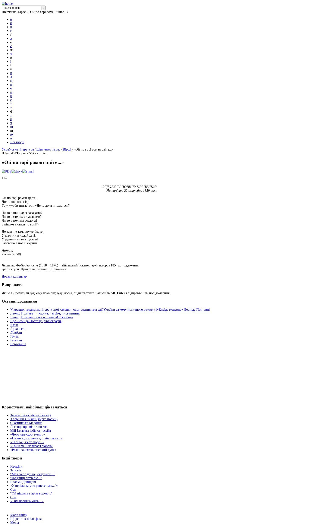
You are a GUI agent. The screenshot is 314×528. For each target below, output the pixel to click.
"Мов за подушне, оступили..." (32, 474)
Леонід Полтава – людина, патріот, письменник (45, 313)
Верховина (18, 344)
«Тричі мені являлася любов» (31, 446)
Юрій (14, 325)
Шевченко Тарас (48, 149)
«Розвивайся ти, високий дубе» (33, 450)
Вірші (67, 149)
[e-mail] (28, 171)
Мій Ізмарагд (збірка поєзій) (30, 430)
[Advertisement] (14, 375)
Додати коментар (14, 276)
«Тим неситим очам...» (27, 501)
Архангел (17, 329)
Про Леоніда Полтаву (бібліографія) (36, 321)
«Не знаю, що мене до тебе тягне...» (36, 438)
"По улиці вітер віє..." (26, 478)
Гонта (14, 336)
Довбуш (16, 332)
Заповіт (15, 470)
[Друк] (17, 171)
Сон (13, 489)
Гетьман (16, 340)
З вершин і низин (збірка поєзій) (33, 419)
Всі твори (17, 142)
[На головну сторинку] (7, 3)
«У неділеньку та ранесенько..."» (34, 485)
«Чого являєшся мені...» (27, 434)
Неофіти (16, 466)
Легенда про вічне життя (28, 427)
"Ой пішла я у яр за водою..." (31, 493)
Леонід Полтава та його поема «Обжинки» (41, 317)
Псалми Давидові (23, 482)
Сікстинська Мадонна (26, 423)
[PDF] (7, 171)
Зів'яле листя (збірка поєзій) (30, 415)
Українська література (18, 149)
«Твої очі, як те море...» (27, 442)
